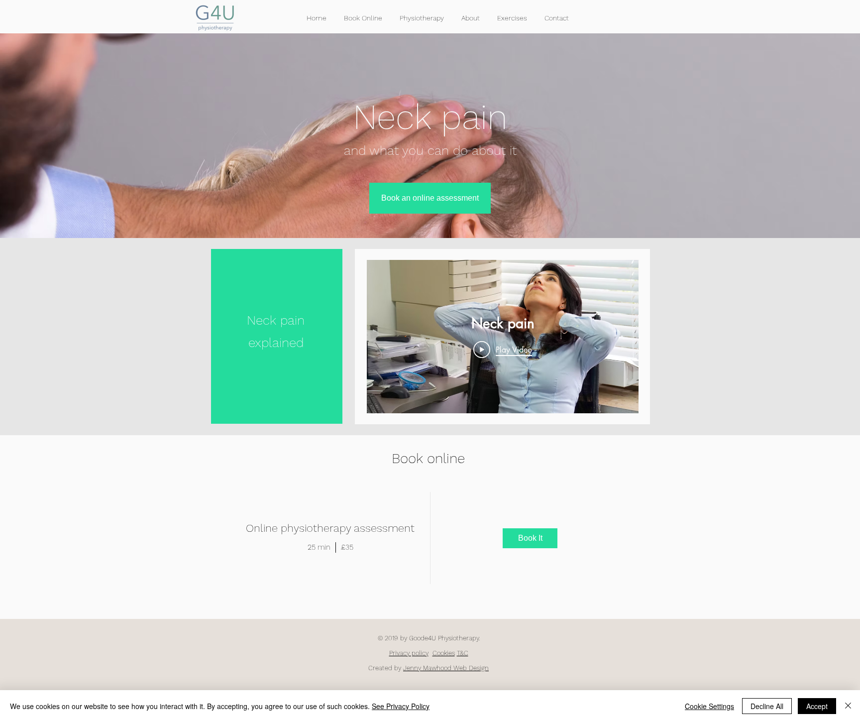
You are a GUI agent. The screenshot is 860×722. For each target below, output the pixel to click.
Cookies (443, 653)
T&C (462, 653)
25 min (319, 547)
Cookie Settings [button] (709, 706)
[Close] (848, 706)
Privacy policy (409, 653)
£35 (347, 547)
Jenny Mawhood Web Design (446, 668)
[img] (530, 538)
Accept (817, 706)
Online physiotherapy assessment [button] (330, 528)
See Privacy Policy (401, 706)
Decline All (767, 706)
